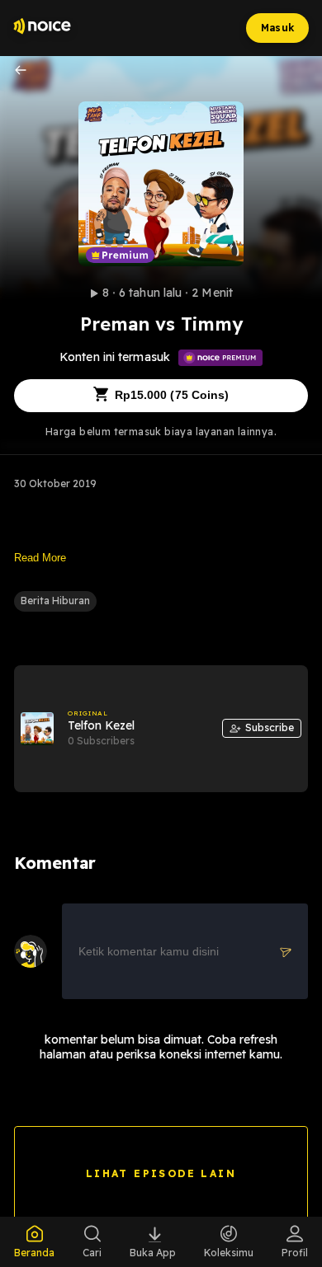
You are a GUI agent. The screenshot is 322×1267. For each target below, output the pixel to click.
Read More (40, 557)
